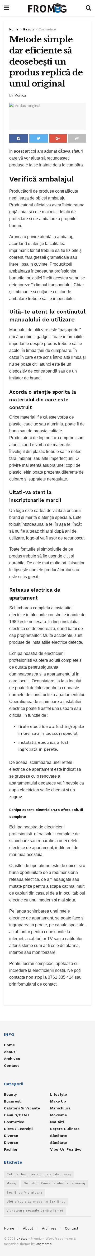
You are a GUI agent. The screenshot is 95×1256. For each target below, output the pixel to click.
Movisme (58, 1115)
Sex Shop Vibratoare (24, 1192)
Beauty (28, 29)
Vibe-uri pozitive (66, 1149)
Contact (11, 1065)
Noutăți (57, 1122)
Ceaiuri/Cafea (17, 1115)
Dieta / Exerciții (18, 1129)
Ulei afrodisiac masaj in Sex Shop (36, 1201)
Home (13, 29)
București (13, 1101)
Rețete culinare (65, 1129)
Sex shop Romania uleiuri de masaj (54, 1183)
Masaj (11, 1183)
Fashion (11, 1149)
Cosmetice (47, 29)
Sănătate (58, 1135)
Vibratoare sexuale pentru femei (35, 1210)
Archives (12, 1059)
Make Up (58, 1101)
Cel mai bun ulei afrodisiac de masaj (39, 1174)
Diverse (11, 1135)
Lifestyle (58, 1094)
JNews (22, 1238)
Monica (20, 95)
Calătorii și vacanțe (22, 1108)
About (9, 1052)
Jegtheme (44, 1244)
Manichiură (60, 1108)
